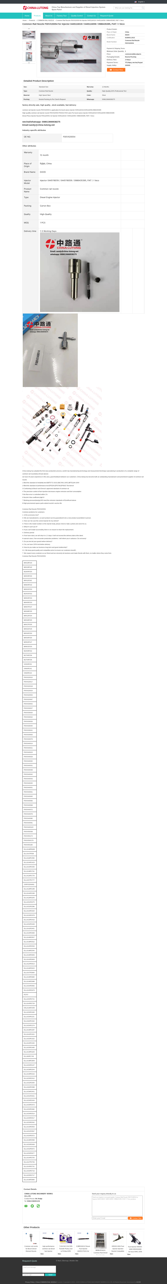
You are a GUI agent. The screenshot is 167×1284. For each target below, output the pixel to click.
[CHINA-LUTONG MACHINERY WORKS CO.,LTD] (35, 8)
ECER (139, 1282)
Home (27, 16)
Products (37, 16)
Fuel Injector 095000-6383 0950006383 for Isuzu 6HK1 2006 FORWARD (135, 1249)
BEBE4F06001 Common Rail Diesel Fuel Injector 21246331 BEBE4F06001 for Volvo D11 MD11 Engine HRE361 (100, 1252)
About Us (48, 16)
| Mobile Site (73, 1261)
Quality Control (77, 16)
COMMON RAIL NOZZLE (45, 20)
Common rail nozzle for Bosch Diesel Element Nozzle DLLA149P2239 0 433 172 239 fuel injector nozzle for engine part (31, 1248)
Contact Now (118, 70)
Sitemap (65, 1261)
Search (143, 8)
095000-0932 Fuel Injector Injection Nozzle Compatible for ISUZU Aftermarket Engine (117, 1248)
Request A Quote (106, 16)
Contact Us (91, 16)
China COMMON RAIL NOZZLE (46, 1282)
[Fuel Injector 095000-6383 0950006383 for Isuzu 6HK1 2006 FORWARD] (135, 1238)
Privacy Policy (29, 1282)
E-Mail (58, 1261)
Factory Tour (62, 16)
